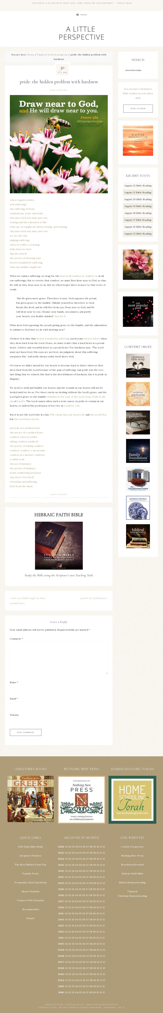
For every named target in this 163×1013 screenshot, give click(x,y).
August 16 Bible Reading (138, 226)
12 (104, 852)
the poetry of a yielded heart (26, 432)
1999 (61, 986)
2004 (61, 980)
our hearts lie (76, 414)
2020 (61, 883)
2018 (61, 895)
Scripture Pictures (30, 855)
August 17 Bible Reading (138, 220)
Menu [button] (84, 15)
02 (70, 846)
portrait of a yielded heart (25, 428)
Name (14, 682)
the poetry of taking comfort (26, 446)
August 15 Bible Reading (138, 233)
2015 (61, 913)
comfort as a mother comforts (27, 454)
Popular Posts (30, 873)
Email (14, 698)
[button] (30, 799)
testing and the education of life (28, 222)
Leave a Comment (59, 494)
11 (101, 852)
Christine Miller (74, 1004)
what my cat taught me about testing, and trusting (38, 226)
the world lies (98, 414)
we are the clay (18, 235)
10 (98, 852)
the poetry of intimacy (22, 468)
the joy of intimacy (20, 463)
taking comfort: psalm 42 (24, 441)
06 (84, 846)
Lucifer (21, 401)
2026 (61, 846)
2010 (61, 943)
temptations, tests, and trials (26, 213)
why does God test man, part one (29, 217)
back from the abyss (21, 486)
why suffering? (18, 204)
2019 (61, 889)
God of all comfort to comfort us (79, 276)
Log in (121, 1007)
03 (73, 846)
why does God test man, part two (29, 231)
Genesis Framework (91, 1007)
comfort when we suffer (23, 437)
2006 (61, 968)
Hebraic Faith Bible (132, 873)
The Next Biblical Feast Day (30, 864)
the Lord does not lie (26, 419)
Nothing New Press (132, 855)
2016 (61, 907)
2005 (61, 974)
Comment (16, 638)
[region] (31, 799)
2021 (61, 877)
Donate (30, 918)
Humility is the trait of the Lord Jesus (69, 396)
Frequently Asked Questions (30, 882)
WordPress (110, 1007)
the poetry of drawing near (25, 258)
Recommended (30, 909)
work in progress (58, 90)
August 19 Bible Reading (138, 206)
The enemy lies (58, 414)
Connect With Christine (30, 900)
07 (87, 846)
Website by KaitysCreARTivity (102, 1004)
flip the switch (18, 253)
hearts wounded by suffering (26, 262)
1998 (61, 992)
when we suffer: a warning (25, 244)
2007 (61, 962)
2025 (61, 852)
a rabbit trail (17, 459)
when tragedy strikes (22, 200)
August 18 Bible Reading (138, 213)
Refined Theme (67, 1007)
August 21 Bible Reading (138, 192)
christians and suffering (23, 481)
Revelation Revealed (132, 864)
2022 (61, 871)
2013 (61, 925)
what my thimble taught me (25, 267)
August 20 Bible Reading (138, 199)
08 (91, 846)
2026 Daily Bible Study (30, 846)
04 (76, 846)
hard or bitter (92, 338)
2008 (61, 956)
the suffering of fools (22, 208)
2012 (61, 931)
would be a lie (72, 405)
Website (14, 715)
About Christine (30, 891)
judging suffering (20, 240)
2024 (61, 858)
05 (80, 846)
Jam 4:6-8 (60, 316)
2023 (61, 864)
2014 (61, 919)
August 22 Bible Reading (138, 185)
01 (66, 846)
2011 (61, 937)
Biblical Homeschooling (132, 882)
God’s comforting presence (25, 472)
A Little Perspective (81, 33)
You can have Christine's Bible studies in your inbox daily (138, 93)
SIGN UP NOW (138, 108)
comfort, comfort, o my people (27, 450)
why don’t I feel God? (22, 477)
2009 (61, 949)
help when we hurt (21, 249)
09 (94, 852)
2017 (61, 901)
